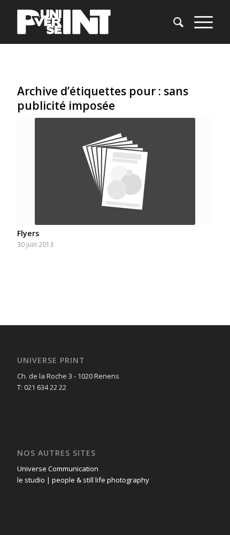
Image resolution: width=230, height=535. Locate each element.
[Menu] (198, 22)
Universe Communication (57, 468)
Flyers (28, 233)
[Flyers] (115, 171)
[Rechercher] (173, 22)
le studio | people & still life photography (83, 480)
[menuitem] (173, 22)
